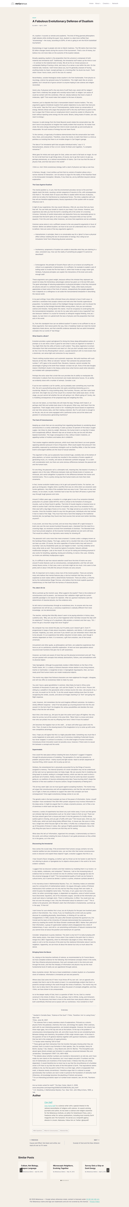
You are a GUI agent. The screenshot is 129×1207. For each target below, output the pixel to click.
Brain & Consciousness (51, 1130)
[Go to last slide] (21, 1170)
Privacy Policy (95, 1202)
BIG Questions (37, 1130)
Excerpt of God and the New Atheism (86, 1141)
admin (36, 25)
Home (91, 3)
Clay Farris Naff (49, 1106)
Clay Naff (48, 1102)
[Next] (108, 1170)
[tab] (62, 1180)
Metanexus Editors (28, 1171)
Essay (34, 17)
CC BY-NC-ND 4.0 (92, 1199)
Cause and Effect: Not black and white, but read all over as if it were (45, 1142)
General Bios (64, 1130)
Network (115, 3)
